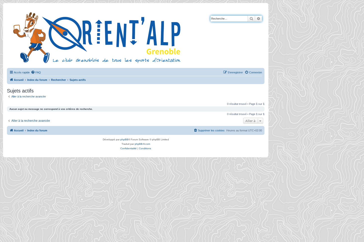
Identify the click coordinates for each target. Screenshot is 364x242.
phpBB (124, 139)
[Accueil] (97, 37)
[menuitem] (36, 72)
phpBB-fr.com (142, 144)
